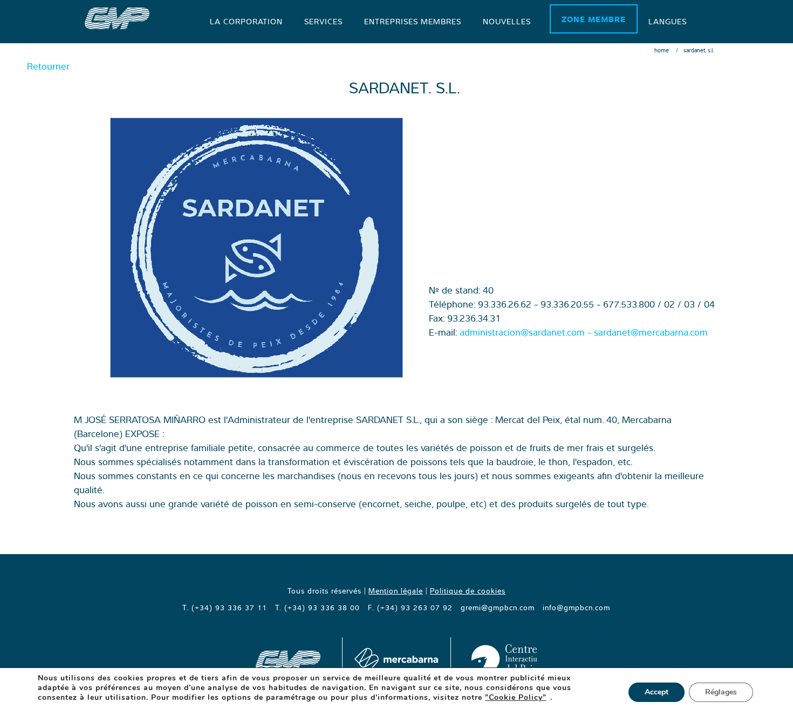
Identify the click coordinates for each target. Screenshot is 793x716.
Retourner (48, 66)
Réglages (721, 692)
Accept (656, 692)
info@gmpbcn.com (576, 607)
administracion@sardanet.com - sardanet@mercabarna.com (584, 332)
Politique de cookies (467, 590)
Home (661, 50)
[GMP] (117, 17)
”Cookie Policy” (515, 698)
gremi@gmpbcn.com (498, 607)
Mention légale (395, 590)
